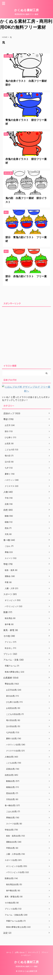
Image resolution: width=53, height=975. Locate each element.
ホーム (8, 952)
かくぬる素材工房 (26, 10)
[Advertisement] (26, 334)
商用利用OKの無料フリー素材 (27, 966)
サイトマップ (33, 952)
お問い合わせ (20, 952)
